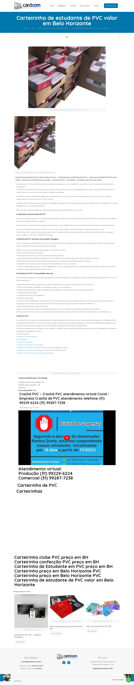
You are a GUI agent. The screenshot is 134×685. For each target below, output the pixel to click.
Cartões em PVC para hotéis (27, 350)
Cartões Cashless (23, 334)
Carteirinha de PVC (37, 485)
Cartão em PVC (22, 316)
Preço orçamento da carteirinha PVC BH (66, 627)
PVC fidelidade (22, 339)
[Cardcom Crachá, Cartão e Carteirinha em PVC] (27, 5)
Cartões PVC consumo (25, 342)
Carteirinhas (29, 491)
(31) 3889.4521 (32, 658)
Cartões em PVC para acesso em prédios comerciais (35, 353)
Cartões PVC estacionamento (27, 337)
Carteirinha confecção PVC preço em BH (56, 561)
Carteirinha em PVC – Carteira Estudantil (27, 636)
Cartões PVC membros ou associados (30, 345)
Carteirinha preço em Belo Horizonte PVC (57, 575)
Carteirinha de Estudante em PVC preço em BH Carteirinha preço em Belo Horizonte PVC (63, 568)
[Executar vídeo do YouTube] (67, 437)
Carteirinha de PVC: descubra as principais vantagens (37, 239)
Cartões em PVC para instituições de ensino (32, 347)
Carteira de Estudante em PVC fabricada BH (53, 28)
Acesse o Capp (111, 6)
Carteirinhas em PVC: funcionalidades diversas (34, 273)
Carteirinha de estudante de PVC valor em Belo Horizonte (63, 582)
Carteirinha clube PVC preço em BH (51, 557)
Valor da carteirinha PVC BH (98, 626)
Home (26, 28)
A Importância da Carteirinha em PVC (31, 214)
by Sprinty (17, 681)
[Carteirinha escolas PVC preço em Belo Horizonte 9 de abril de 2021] (5, 677)
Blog (32, 28)
